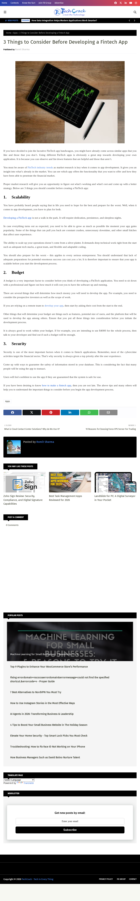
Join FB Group (45, 3)
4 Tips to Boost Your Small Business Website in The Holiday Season (48, 724)
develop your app (54, 305)
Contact (133, 879)
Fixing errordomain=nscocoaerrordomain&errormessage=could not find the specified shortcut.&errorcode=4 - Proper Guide (59, 679)
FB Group (121, 879)
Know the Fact (28, 3)
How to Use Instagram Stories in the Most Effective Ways (42, 703)
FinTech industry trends (40, 167)
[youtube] (131, 3)
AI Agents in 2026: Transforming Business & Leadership (42, 713)
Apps (15, 33)
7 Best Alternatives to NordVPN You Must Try (35, 692)
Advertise (59, 3)
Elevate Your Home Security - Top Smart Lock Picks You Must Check (48, 735)
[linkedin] (125, 3)
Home (4, 3)
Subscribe (70, 829)
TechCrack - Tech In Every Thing (37, 879)
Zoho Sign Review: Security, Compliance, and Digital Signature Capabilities (23, 500)
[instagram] (136, 3)
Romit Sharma (22, 49)
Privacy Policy (106, 879)
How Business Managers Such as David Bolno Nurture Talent (45, 757)
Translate (29, 783)
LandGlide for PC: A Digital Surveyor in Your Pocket (114, 498)
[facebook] (115, 3)
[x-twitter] (120, 3)
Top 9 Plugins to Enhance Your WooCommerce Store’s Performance (49, 666)
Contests (15, 3)
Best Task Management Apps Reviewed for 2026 (65, 498)
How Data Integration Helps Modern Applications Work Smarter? (64, 20)
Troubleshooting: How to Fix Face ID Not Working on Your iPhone (47, 746)
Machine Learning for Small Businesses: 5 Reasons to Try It (44, 654)
